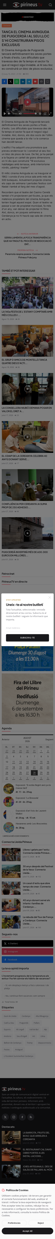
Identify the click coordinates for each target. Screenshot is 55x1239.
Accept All (27, 1231)
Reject (41, 1223)
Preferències (14, 1223)
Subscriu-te (27, 638)
